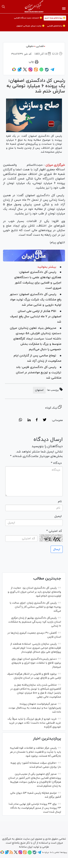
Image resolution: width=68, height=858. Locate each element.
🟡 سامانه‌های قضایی (56, 25)
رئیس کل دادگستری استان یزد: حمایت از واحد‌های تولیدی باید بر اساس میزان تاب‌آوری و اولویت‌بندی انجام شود (34, 592)
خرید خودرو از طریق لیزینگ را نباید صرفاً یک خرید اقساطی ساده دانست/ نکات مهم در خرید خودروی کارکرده (34, 723)
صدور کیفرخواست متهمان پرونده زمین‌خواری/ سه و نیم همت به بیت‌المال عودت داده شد (34, 708)
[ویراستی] (19, 70)
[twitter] (44, 420)
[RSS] (11, 853)
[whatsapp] (20, 420)
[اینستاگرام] (30, 70)
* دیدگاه (56, 463)
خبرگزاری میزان (55, 165)
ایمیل (58, 516)
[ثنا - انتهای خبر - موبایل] (34, 255)
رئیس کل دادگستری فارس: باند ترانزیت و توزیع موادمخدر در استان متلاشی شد (38, 372)
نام (60, 501)
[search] (3, 6)
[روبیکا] (14, 70)
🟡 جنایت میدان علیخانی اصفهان (30, 25)
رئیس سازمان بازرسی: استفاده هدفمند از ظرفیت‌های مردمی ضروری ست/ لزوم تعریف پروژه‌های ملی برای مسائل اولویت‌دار (35, 648)
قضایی (40, 46)
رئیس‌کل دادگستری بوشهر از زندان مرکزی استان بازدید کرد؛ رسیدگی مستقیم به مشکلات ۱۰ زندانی (34, 622)
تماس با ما (54, 852)
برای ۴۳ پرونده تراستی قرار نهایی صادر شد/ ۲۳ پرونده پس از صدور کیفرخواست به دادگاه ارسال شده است (34, 808)
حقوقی (30, 46)
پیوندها (63, 852)
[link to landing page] (34, 6)
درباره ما (45, 852)
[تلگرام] (52, 70)
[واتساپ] (41, 70)
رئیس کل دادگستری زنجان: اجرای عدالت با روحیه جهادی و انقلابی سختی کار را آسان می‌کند (35, 607)
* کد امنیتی (54, 531)
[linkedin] (29, 420)
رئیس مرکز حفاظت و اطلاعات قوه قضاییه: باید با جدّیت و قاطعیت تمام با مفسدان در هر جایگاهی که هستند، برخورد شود (35, 752)
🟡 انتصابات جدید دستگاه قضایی (28, 18)
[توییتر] (25, 70)
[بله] (47, 71)
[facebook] (37, 420)
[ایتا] (36, 70)
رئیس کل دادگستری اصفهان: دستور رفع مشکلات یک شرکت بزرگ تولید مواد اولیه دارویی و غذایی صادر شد (35, 299)
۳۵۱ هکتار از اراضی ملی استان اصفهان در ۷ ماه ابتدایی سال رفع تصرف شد (35, 316)
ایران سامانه (25, 847)
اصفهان (39, 390)
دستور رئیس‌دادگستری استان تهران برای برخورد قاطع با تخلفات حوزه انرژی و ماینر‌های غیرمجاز (36, 663)
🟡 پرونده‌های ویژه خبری (55, 18)
